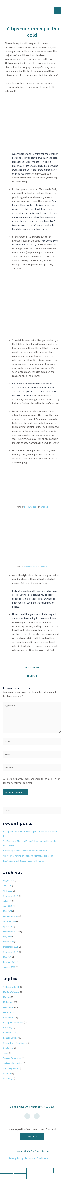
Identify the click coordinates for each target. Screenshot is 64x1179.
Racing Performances (13, 1022)
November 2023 (10, 916)
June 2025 (7, 906)
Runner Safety (9, 1032)
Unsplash (44, 507)
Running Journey (11, 1037)
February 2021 (9, 962)
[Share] (33, 1170)
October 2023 (9, 921)
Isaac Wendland (30, 507)
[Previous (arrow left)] (6, 1176)
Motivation (8, 1002)
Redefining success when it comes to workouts (25, 850)
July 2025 (7, 901)
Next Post (32, 676)
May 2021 (7, 957)
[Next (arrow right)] (20, 1176)
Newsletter (8, 1007)
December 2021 (10, 946)
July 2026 (7, 885)
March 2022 (8, 941)
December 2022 (10, 931)
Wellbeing (7, 1078)
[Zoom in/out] (6, 1170)
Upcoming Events (11, 1068)
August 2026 (8, 880)
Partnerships (9, 1017)
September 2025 (11, 896)
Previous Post (32, 667)
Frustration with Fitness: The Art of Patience (23, 861)
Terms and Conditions (36, 1158)
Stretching (8, 1048)
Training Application (12, 1058)
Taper (6, 1053)
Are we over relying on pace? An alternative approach (28, 855)
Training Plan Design (12, 1063)
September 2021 (11, 952)
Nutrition (7, 1012)
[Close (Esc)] (47, 1170)
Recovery (7, 1027)
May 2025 (7, 911)
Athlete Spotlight (11, 987)
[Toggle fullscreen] (20, 1170)
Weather (7, 1073)
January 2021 (9, 967)
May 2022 (7, 936)
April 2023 (7, 926)
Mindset (7, 997)
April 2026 (7, 891)
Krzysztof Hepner (30, 567)
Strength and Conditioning (15, 1043)
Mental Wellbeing (11, 992)
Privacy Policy (16, 1158)
